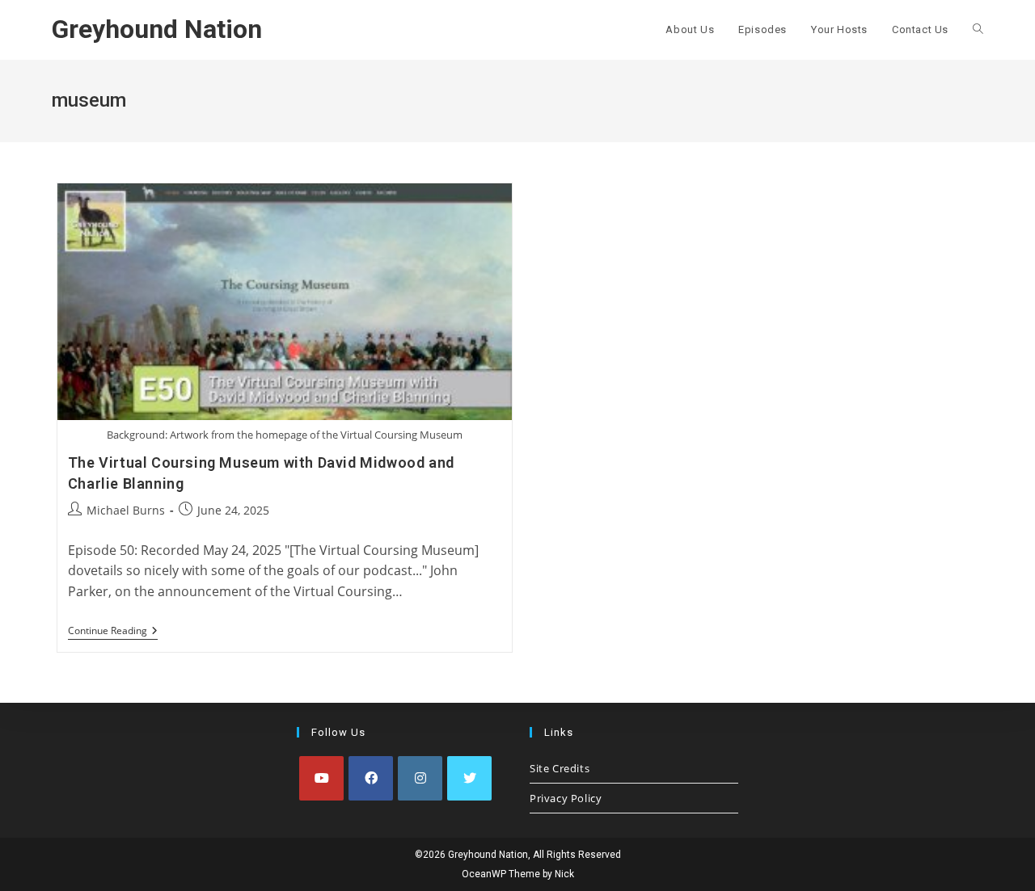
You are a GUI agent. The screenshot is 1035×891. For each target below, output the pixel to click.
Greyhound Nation (157, 29)
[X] (469, 778)
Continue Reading (113, 632)
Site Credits (559, 768)
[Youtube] (321, 778)
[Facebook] (371, 778)
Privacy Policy (566, 798)
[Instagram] (420, 778)
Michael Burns (126, 510)
